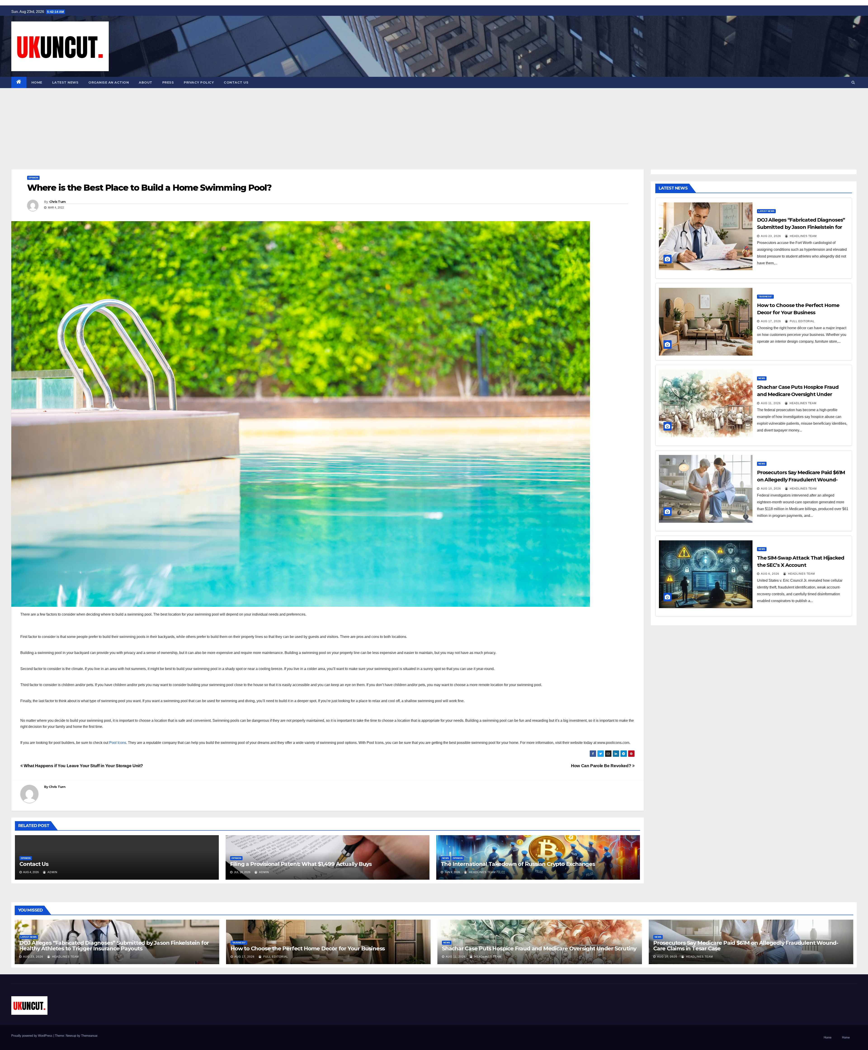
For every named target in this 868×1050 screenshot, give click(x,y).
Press (168, 82)
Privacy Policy (199, 82)
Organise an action (108, 82)
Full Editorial (802, 321)
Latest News (65, 82)
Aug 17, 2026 (771, 321)
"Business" (765, 296)
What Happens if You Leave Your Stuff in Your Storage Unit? (83, 765)
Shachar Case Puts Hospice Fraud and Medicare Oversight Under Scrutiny (798, 394)
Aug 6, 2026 (770, 573)
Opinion (33, 177)
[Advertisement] (434, 122)
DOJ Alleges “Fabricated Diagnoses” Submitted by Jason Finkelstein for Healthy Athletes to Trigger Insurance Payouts (114, 946)
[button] (853, 82)
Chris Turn (57, 202)
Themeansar (89, 1035)
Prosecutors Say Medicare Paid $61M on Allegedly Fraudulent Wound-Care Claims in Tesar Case (801, 479)
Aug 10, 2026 (771, 488)
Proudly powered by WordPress (32, 1035)
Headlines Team (482, 872)
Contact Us (236, 82)
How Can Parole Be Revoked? (601, 765)
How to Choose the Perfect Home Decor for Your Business (308, 948)
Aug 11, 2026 (771, 403)
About (145, 82)
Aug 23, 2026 (771, 236)
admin (52, 872)
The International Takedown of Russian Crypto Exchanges (518, 864)
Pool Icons (117, 743)
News (445, 858)
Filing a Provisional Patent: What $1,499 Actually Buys (301, 864)
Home (36, 82)
